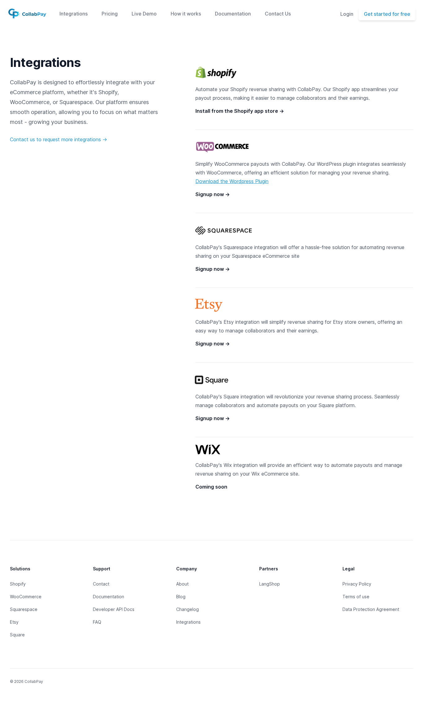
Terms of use (355, 596)
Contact (101, 583)
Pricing (110, 14)
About (182, 583)
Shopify (18, 583)
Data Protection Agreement (370, 609)
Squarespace (23, 609)
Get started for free (387, 14)
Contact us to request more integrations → (58, 139)
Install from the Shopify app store (239, 111)
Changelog (187, 609)
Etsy (14, 622)
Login (346, 14)
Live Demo (144, 14)
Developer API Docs (113, 609)
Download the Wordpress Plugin (231, 181)
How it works (186, 14)
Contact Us (278, 14)
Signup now (212, 194)
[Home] (27, 14)
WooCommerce (25, 596)
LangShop (269, 583)
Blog (180, 596)
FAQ (97, 622)
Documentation (233, 14)
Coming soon (211, 487)
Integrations (73, 14)
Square (17, 634)
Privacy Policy (356, 583)
